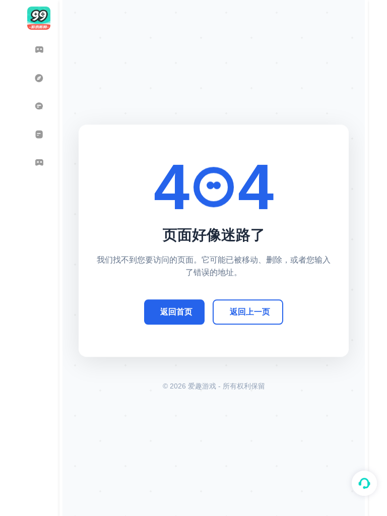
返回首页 (176, 311)
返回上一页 (250, 311)
